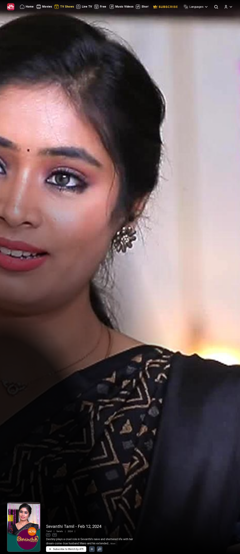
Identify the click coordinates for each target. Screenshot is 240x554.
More (113, 543)
